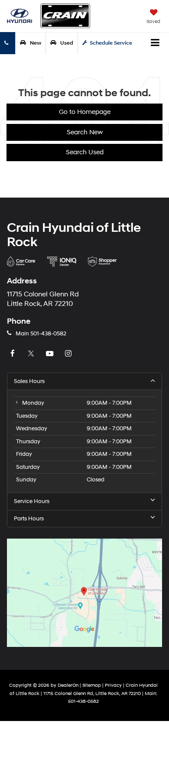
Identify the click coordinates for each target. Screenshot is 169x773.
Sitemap (91, 685)
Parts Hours (29, 518)
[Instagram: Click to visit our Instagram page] (69, 354)
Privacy (113, 685)
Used (66, 43)
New (35, 43)
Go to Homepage (84, 112)
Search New (85, 132)
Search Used (85, 152)
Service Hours (31, 501)
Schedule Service (111, 43)
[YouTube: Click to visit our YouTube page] (50, 354)
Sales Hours (29, 381)
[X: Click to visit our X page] (32, 354)
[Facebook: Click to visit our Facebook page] (13, 354)
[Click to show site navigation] (155, 43)
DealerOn (68, 685)
